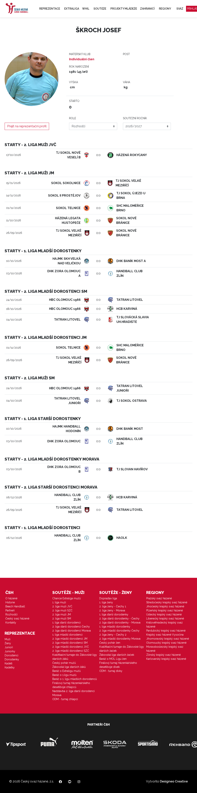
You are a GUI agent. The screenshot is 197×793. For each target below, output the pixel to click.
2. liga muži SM (61, 618)
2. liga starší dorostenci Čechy (71, 626)
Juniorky (10, 651)
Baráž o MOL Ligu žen (113, 658)
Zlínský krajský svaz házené (163, 654)
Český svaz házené (17, 618)
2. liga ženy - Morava (112, 610)
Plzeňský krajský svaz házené (164, 610)
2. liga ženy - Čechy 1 (112, 606)
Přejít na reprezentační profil (27, 126)
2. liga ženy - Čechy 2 (112, 634)
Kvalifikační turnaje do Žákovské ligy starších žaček (121, 648)
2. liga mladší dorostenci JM (69, 638)
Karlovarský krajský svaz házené (166, 658)
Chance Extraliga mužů (66, 598)
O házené (11, 598)
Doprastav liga (108, 598)
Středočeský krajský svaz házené (166, 602)
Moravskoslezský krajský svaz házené (164, 648)
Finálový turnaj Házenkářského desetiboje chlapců (71, 685)
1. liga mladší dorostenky (114, 626)
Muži (7, 639)
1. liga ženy (106, 602)
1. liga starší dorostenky (113, 614)
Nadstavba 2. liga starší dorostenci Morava (73, 693)
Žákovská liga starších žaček (116, 654)
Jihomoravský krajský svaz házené (167, 638)
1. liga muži (59, 602)
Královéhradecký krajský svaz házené (164, 624)
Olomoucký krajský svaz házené (166, 642)
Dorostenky (12, 659)
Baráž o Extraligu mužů (66, 670)
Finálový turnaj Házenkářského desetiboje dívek (118, 664)
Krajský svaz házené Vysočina (165, 634)
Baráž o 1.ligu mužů (64, 674)
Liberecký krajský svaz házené (165, 618)
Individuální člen (81, 59)
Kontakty (10, 622)
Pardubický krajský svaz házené (165, 630)
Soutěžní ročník (135, 118)
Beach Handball (15, 606)
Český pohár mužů (64, 662)
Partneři (10, 610)
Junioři (9, 647)
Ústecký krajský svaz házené (164, 614)
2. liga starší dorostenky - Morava (119, 622)
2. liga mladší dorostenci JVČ (70, 646)
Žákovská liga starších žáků (69, 666)
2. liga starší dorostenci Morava (71, 630)
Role (72, 118)
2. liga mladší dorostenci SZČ (70, 650)
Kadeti (8, 663)
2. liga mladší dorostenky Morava (119, 638)
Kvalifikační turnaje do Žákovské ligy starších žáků (74, 656)
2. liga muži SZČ (62, 610)
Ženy (8, 643)
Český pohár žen (109, 642)
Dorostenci (11, 655)
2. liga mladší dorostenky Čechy (119, 630)
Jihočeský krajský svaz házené (165, 606)
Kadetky (10, 667)
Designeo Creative (174, 781)
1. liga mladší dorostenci (67, 634)
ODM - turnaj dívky (110, 670)
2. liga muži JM (61, 614)
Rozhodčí (11, 614)
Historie (10, 602)
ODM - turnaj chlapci (65, 699)
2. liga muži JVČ (62, 606)
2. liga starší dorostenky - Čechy (119, 618)
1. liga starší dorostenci (66, 622)
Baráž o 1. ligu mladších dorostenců (74, 679)
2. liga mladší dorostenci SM (70, 642)
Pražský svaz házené (159, 598)
